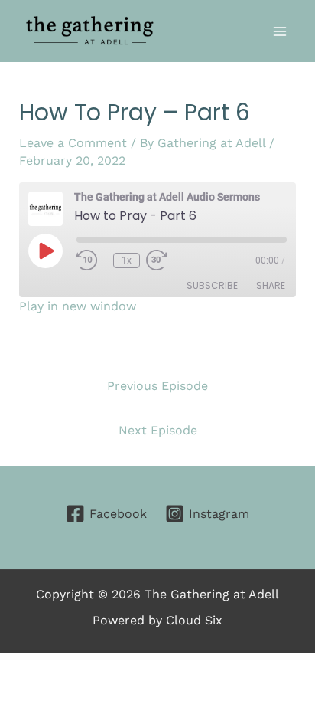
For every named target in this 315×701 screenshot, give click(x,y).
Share (270, 285)
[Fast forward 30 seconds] (176, 260)
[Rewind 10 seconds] (91, 260)
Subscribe (212, 285)
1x (127, 260)
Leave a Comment (73, 143)
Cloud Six (194, 620)
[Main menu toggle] (280, 31)
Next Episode (158, 430)
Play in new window (77, 306)
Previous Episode (157, 385)
